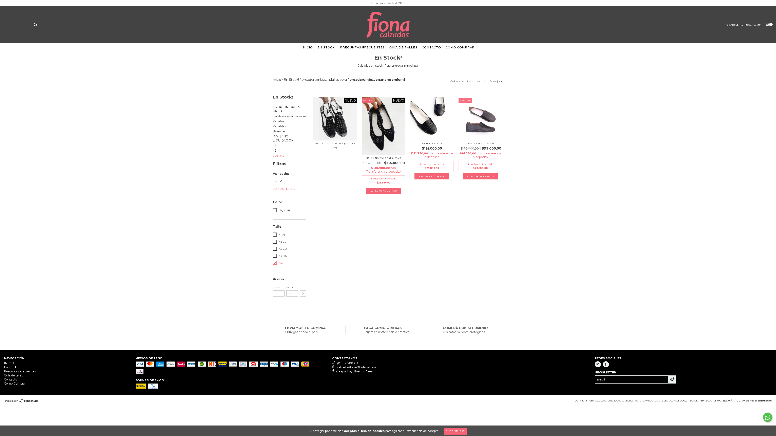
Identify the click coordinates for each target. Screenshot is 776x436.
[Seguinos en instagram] (598, 364)
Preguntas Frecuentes (362, 47)
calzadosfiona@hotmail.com (357, 367)
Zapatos (278, 121)
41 (274, 145)
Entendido (455, 431)
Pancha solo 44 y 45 (480, 143)
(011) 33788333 (347, 363)
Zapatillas (279, 126)
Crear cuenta (734, 25)
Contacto (431, 47)
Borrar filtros (284, 188)
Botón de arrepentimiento (754, 400)
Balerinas (279, 131)
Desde (276, 287)
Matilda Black (432, 143)
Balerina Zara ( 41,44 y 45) (383, 157)
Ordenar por (457, 81)
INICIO (307, 47)
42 (274, 150)
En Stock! (326, 47)
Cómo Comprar (460, 47)
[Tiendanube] (21, 402)
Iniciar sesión (753, 25)
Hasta (289, 287)
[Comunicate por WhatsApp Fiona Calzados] (767, 417)
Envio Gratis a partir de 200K (388, 2)
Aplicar (303, 293)
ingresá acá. (725, 400)
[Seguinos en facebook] (606, 364)
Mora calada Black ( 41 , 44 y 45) (335, 145)
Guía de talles (403, 47)
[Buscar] (35, 24)
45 (276, 181)
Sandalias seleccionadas (289, 116)
